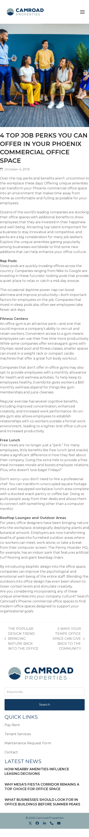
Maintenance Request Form (28, 743)
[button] (82, 12)
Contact (11, 752)
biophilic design (38, 567)
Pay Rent (12, 725)
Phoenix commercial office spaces (46, 601)
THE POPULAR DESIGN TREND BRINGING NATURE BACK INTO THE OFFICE (22, 639)
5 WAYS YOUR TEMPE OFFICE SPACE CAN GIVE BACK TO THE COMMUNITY (65, 639)
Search (44, 704)
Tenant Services (18, 734)
